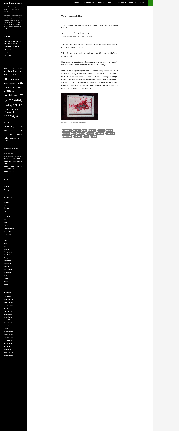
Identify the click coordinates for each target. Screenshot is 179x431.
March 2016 (8, 320)
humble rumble (85, 26)
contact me (15, 24)
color (101, 130)
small (6, 130)
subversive (113, 26)
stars (15, 135)
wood (17, 138)
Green (7, 90)
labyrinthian (7, 231)
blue (5, 74)
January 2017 (8, 314)
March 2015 (8, 329)
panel (12, 112)
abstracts (14, 68)
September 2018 (9, 296)
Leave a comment (86, 37)
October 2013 (8, 355)
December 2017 (9, 299)
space (10, 134)
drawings (7, 214)
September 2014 (9, 340)
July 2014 (7, 346)
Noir (5, 246)
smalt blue (7, 266)
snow (5, 135)
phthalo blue (8, 255)
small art (14, 130)
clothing (74, 26)
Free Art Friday (9, 217)
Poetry (6, 258)
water (13, 138)
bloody (92, 130)
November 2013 (9, 352)
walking (7, 138)
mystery (8, 105)
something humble (13, 3)
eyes (10, 87)
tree (86, 136)
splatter (78, 136)
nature (90, 133)
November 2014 (9, 334)
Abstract (100, 3)
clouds (15, 74)
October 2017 (8, 305)
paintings (104, 26)
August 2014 (8, 343)
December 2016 (9, 317)
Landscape (122, 3)
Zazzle (6, 284)
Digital (77, 3)
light (6, 100)
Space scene (8, 269)
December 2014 (9, 332)
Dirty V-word (75, 31)
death (13, 79)
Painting (111, 3)
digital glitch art (9, 84)
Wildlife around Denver (11, 46)
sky (21, 126)
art (84, 130)
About (142, 3)
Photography (89, 3)
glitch (5, 223)
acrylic (77, 130)
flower (20, 87)
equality (6, 87)
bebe (5, 205)
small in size (8, 263)
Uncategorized (8, 275)
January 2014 (8, 349)
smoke (21, 131)
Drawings (132, 3)
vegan (94, 136)
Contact (10, 153)
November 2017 (9, 302)
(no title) (6, 52)
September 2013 (9, 358)
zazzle (6, 141)
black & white (14, 71)
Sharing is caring (9, 261)
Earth (109, 130)
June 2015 (7, 326)
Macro (6, 240)
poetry (8, 126)
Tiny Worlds (8, 49)
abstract (65, 26)
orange (7, 109)
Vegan (64, 28)
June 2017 (7, 308)
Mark (5, 29)
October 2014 (8, 337)
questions (67, 136)
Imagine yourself (9, 55)
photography (8, 252)
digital (17, 79)
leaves (16, 95)
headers (13, 91)
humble (66, 133)
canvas (9, 75)
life (73, 133)
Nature (96, 26)
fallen (15, 87)
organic (100, 133)
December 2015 (9, 323)
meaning (81, 133)
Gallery (6, 220)
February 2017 (8, 311)
